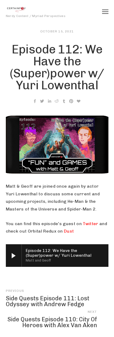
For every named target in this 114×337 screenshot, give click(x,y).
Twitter (90, 223)
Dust (69, 231)
